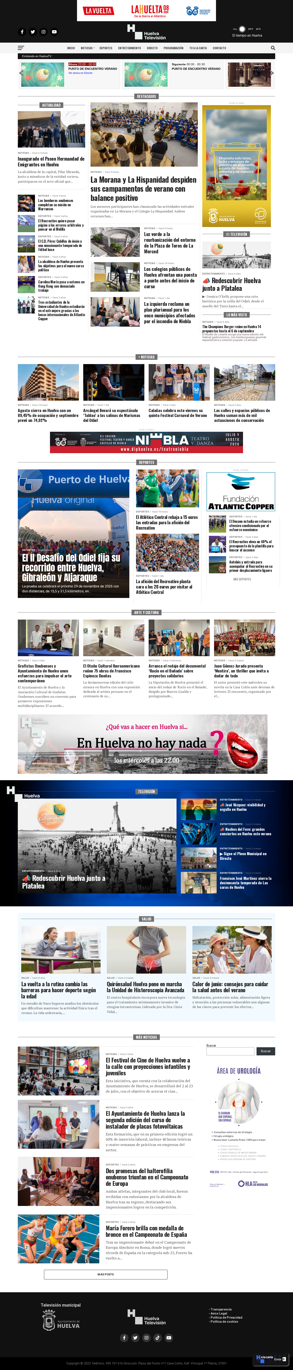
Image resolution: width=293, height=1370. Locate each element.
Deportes (106, 48)
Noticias (86, 48)
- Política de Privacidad (225, 1317)
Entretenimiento (129, 48)
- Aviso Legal (218, 1313)
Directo (152, 48)
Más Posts (106, 1274)
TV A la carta (198, 48)
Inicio (71, 48)
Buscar (211, 1045)
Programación (173, 48)
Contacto (219, 48)
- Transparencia (220, 1309)
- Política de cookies (223, 1321)
